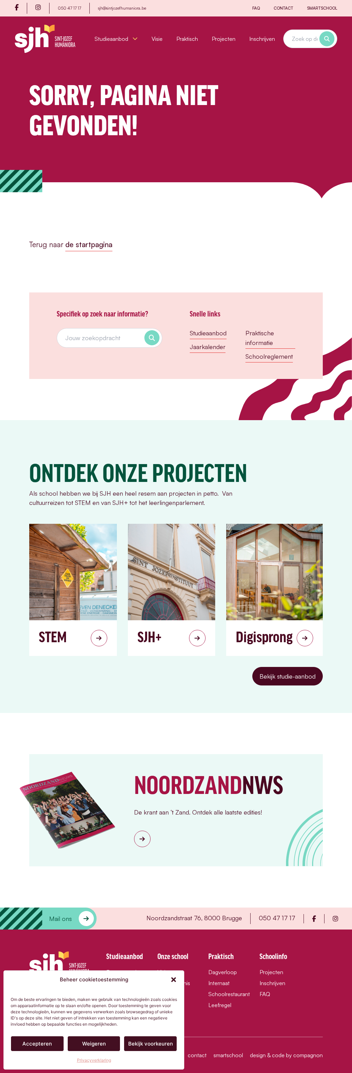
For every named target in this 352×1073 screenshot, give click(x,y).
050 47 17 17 (69, 8)
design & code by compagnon (286, 1055)
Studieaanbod (112, 38)
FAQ (256, 8)
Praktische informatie (259, 337)
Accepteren (37, 1043)
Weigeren (94, 1043)
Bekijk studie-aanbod (288, 676)
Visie (157, 38)
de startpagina (88, 244)
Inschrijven (262, 38)
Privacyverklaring (94, 1060)
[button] (173, 979)
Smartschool (322, 8)
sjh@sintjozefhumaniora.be (122, 8)
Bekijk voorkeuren (150, 1043)
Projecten (223, 38)
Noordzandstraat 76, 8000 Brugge (194, 918)
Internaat (219, 983)
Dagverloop (222, 972)
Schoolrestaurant (227, 994)
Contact (283, 8)
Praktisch (187, 38)
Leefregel (219, 1005)
